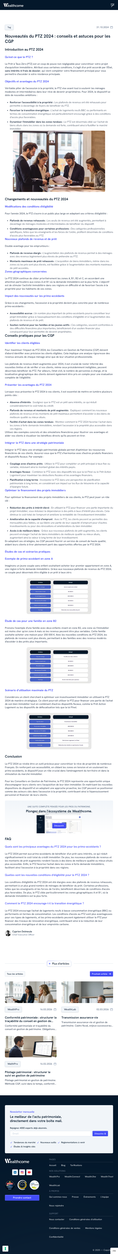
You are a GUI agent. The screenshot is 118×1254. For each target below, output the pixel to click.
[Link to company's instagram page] (22, 1172)
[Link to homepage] (14, 5)
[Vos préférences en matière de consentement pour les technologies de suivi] (5, 1249)
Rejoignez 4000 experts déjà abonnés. (28, 1128)
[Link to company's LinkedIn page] (15, 1172)
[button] (112, 5)
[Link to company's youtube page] (29, 1172)
